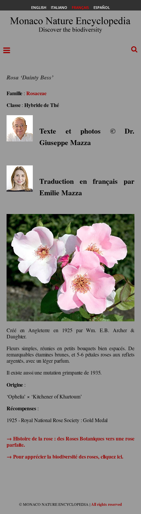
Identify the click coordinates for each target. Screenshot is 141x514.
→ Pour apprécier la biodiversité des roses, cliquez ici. (65, 456)
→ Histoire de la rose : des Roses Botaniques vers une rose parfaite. (70, 441)
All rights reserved (106, 504)
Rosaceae (36, 93)
